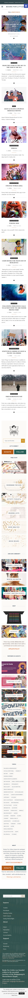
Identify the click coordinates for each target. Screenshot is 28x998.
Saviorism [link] (14, 807)
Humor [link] (11, 773)
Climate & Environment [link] (17, 794)
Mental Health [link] (14, 818)
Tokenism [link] (13, 823)
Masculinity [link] (7, 786)
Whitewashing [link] (15, 802)
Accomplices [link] (16, 821)
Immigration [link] (7, 807)
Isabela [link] (9, 70)
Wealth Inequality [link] (8, 789)
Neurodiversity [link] (8, 813)
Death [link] (16, 831)
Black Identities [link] (16, 786)
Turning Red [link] (14, 223)
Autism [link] (15, 805)
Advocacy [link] (6, 794)
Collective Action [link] (8, 831)
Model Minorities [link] (8, 828)
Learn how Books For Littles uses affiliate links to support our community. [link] (14, 957)
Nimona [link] (14, 148)
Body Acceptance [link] (8, 800)
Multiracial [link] (7, 834)
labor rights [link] (7, 821)
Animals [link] (21, 810)
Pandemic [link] (12, 815)
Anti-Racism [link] (7, 781)
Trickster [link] (6, 810)
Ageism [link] (15, 813)
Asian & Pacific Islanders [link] (10, 778)
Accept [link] (21, 993)
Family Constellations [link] (18, 781)
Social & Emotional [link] (9, 771)
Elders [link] (19, 815)
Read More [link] (14, 995)
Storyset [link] (4, 961)
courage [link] (14, 834)
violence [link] (13, 797)
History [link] (6, 773)
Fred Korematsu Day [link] (14, 396)
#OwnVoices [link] (14, 810)
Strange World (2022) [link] (14, 186)
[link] (26, 6)
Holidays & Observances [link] (10, 768)
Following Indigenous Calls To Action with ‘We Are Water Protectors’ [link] (14, 308)
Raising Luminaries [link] (9, 2)
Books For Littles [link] (19, 2)
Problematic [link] (15, 784)
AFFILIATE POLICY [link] (14, 649)
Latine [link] (12, 826)
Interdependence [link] (19, 800)
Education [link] (6, 802)
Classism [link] (6, 815)
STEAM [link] (19, 823)
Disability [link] (18, 771)
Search (23, 441)
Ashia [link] (10, 113)
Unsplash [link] (13, 960)
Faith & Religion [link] (19, 792)
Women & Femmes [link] (8, 776)
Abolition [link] (6, 826)
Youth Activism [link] (8, 805)
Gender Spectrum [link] (8, 792)
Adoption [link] (6, 823)
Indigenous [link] (7, 784)
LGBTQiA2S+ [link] (6, 797)
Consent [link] (6, 818)
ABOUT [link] (8, 862)
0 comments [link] (15, 36)
